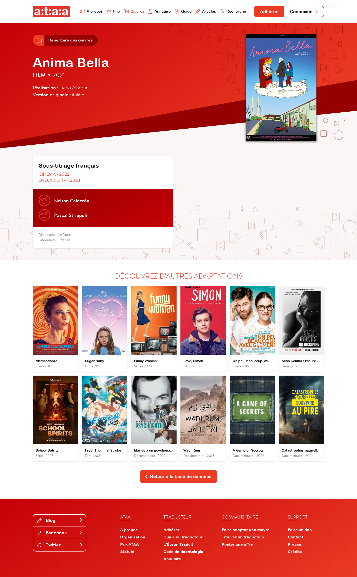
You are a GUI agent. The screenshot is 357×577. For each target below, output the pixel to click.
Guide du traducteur (183, 537)
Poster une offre (237, 544)
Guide (186, 11)
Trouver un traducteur (243, 537)
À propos (95, 11)
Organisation (132, 537)
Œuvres (137, 11)
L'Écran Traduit (178, 544)
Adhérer (269, 11)
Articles (209, 11)
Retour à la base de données (181, 476)
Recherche (236, 11)
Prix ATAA (129, 544)
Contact (295, 537)
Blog (49, 520)
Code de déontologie (183, 551)
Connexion (301, 11)
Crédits (295, 551)
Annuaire (162, 11)
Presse (294, 544)
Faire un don (300, 530)
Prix (116, 11)
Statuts (127, 551)
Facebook (55, 532)
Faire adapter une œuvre (246, 530)
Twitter (52, 544)
